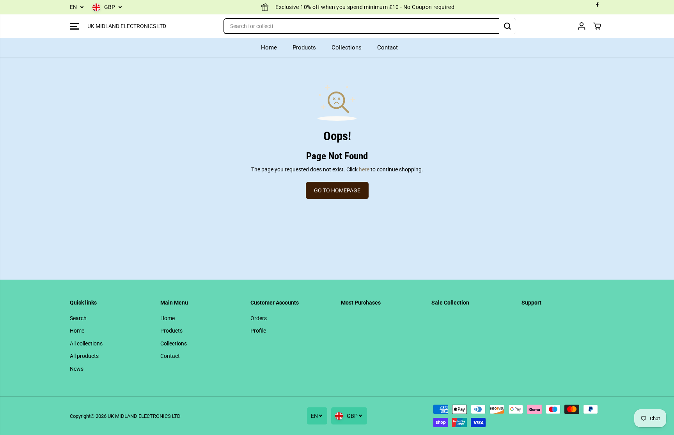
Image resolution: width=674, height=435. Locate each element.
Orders (258, 318)
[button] (74, 26)
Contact (387, 47)
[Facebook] (597, 4)
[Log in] (582, 26)
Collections (347, 47)
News (76, 369)
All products (84, 356)
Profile (258, 331)
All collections (86, 343)
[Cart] (597, 26)
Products (304, 47)
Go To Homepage (337, 190)
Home (269, 47)
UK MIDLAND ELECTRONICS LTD (144, 416)
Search (78, 318)
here (364, 169)
